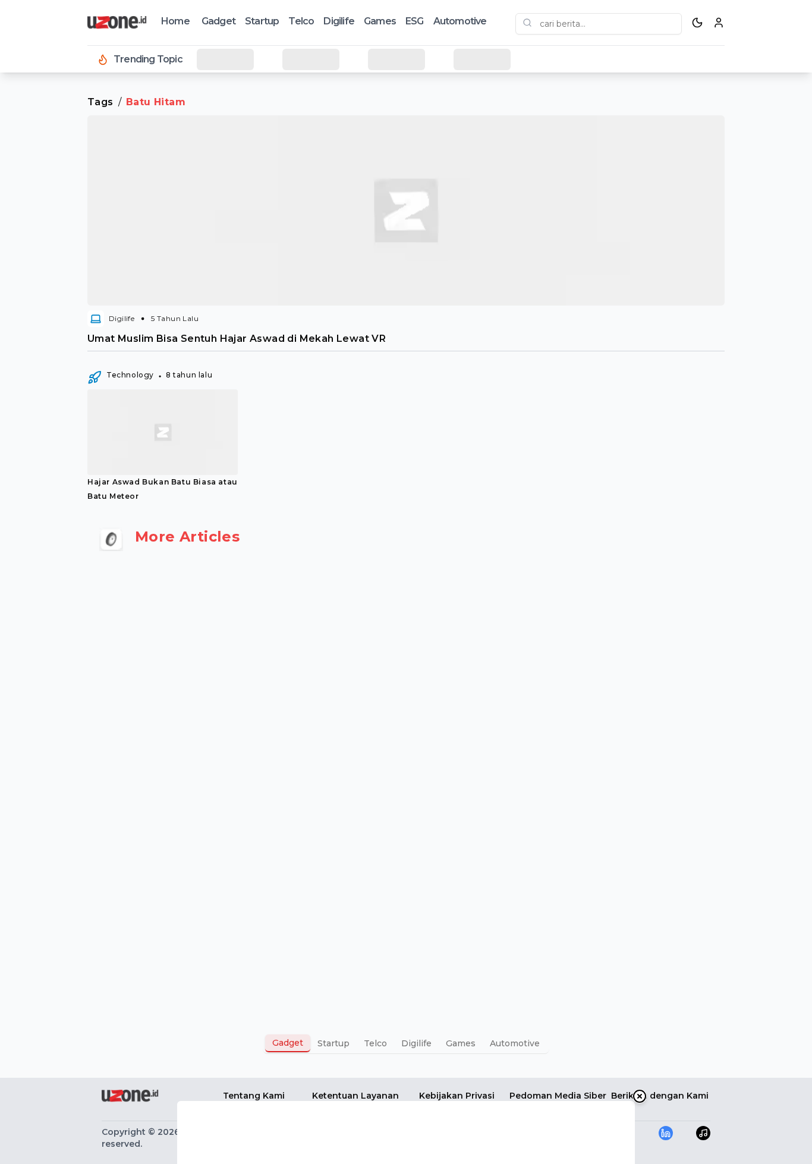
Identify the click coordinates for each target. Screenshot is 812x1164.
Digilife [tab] (416, 1043)
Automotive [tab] (515, 1043)
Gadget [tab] (287, 1042)
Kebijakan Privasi (457, 1095)
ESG (414, 21)
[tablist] (406, 1043)
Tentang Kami (254, 1095)
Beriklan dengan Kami (660, 1095)
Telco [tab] (375, 1043)
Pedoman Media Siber (557, 1095)
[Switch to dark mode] (697, 23)
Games (380, 21)
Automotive (460, 21)
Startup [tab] (333, 1043)
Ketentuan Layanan (355, 1095)
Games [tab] (461, 1043)
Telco (301, 21)
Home (175, 21)
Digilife (338, 21)
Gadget (218, 21)
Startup (262, 21)
